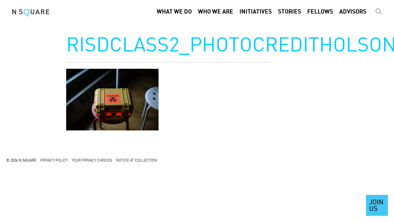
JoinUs (376, 206)
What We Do (174, 12)
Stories (289, 12)
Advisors (352, 12)
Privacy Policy (54, 160)
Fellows (320, 12)
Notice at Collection (136, 160)
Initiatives (255, 12)
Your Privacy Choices (92, 160)
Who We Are (215, 12)
